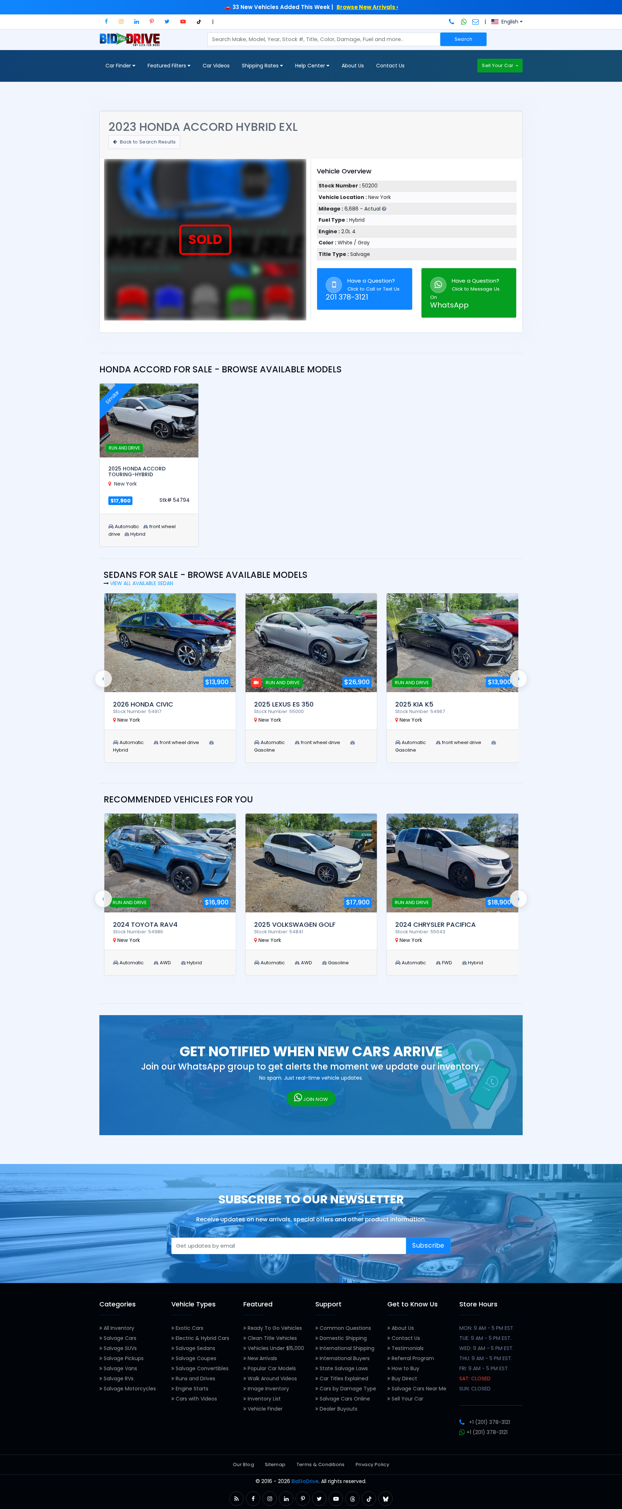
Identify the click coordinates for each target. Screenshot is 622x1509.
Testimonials (407, 1348)
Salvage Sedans (194, 1348)
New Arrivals (261, 1358)
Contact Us (390, 65)
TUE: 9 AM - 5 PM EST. (485, 1338)
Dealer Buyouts (337, 1408)
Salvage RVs (118, 1378)
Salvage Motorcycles (129, 1388)
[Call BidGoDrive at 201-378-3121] (452, 21)
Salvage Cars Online (344, 1398)
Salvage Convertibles (201, 1368)
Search (463, 39)
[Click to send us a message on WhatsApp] (464, 21)
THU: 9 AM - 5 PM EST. (485, 1358)
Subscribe (428, 1245)
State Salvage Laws (343, 1368)
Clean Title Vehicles (271, 1338)
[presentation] (103, 678)
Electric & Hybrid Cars (201, 1338)
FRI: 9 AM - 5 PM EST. (484, 1368)
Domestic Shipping (342, 1338)
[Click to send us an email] (475, 21)
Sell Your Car (498, 65)
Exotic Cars (188, 1328)
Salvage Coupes (195, 1358)
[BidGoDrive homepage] (131, 43)
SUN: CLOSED (475, 1388)
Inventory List (263, 1398)
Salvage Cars (119, 1338)
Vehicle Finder (264, 1408)
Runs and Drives (194, 1378)
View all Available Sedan (141, 583)
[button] (106, 21)
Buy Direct (403, 1378)
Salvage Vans (119, 1368)
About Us (353, 65)
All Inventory (118, 1328)
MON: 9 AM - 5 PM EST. (486, 1328)
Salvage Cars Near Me (418, 1388)
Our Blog (243, 1464)
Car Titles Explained (343, 1378)
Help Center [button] (310, 65)
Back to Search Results (147, 141)
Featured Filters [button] (168, 65)
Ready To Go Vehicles (274, 1328)
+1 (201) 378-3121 (489, 1422)
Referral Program (412, 1358)
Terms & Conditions (321, 1464)
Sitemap (275, 1464)
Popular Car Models (271, 1368)
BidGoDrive (305, 1481)
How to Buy (404, 1368)
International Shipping (346, 1348)
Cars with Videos (195, 1398)
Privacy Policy (372, 1464)
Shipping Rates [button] (261, 65)
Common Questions (344, 1328)
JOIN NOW (315, 1099)
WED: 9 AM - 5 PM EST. (486, 1348)
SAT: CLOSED (475, 1378)
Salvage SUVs (119, 1348)
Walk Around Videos (271, 1378)
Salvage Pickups (123, 1358)
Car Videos (216, 65)
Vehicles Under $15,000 (275, 1348)
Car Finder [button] (118, 65)
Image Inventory (267, 1388)
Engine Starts (191, 1388)
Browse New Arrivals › (367, 7)
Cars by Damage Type (347, 1388)
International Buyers (344, 1358)
